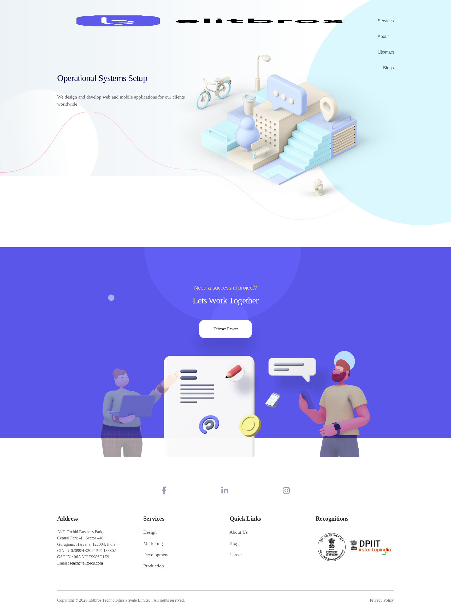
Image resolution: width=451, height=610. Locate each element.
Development (156, 554)
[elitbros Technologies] (211, 21)
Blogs (388, 68)
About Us (383, 39)
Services (386, 21)
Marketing (153, 543)
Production (153, 565)
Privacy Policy (382, 600)
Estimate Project (225, 329)
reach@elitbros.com (86, 563)
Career (235, 554)
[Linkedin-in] (224, 491)
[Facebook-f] (164, 491)
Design (150, 532)
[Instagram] (286, 491)
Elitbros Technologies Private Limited (119, 600)
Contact (386, 52)
